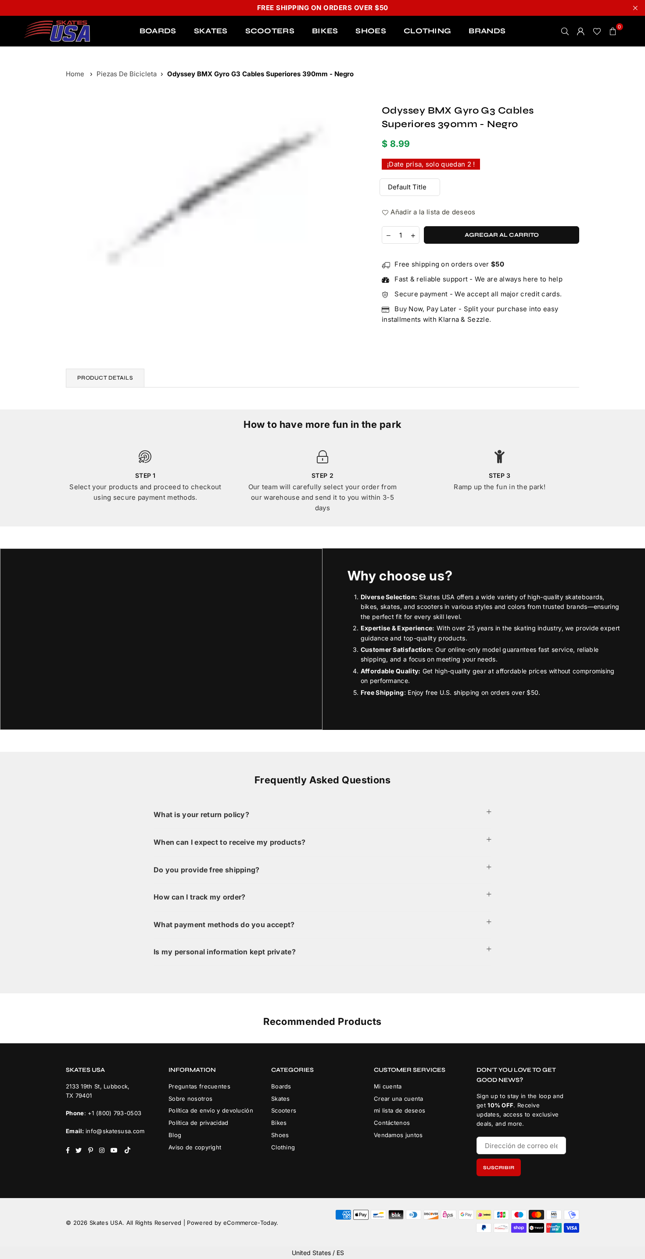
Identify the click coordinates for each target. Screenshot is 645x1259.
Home (75, 74)
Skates (280, 1098)
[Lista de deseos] (597, 31)
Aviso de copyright (194, 1147)
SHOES (370, 31)
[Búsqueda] (565, 31)
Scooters (283, 1110)
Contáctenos (392, 1122)
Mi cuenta (388, 1086)
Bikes (279, 1122)
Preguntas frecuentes (199, 1086)
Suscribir (498, 1167)
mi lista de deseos (399, 1110)
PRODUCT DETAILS (105, 377)
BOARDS (158, 31)
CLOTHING (427, 31)
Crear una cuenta (398, 1098)
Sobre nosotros (190, 1098)
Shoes (280, 1134)
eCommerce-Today (250, 1222)
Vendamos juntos (398, 1134)
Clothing (283, 1147)
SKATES (211, 31)
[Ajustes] (581, 31)
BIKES (325, 31)
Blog (174, 1134)
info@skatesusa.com (115, 1131)
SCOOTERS (269, 31)
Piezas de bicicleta (127, 74)
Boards (281, 1086)
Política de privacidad (198, 1122)
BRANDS (487, 31)
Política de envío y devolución (210, 1110)
